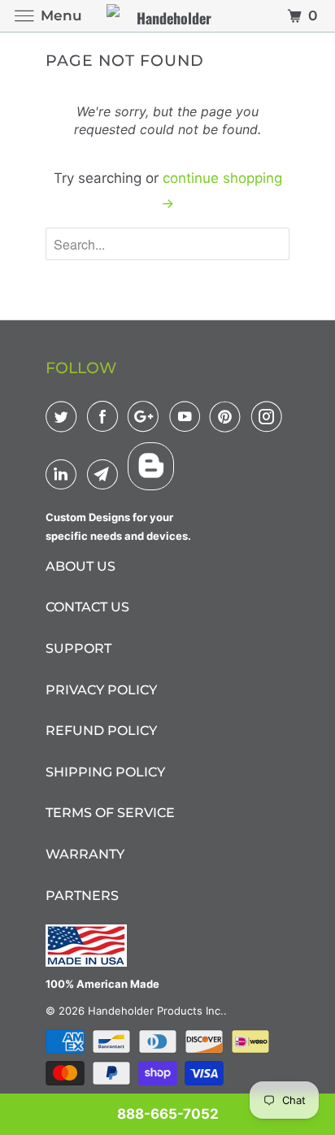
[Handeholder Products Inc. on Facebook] (105, 416)
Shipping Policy (105, 772)
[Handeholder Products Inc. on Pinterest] (228, 416)
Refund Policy (101, 730)
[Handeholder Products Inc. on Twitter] (64, 416)
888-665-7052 (168, 1114)
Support (78, 648)
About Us (80, 566)
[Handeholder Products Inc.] (167, 16)
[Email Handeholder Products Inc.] (105, 474)
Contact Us (87, 607)
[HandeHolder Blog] (151, 466)
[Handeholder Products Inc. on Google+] (146, 416)
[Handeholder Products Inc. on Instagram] (270, 416)
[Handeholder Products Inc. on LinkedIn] (64, 474)
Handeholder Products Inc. (156, 1010)
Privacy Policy (101, 690)
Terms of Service (110, 812)
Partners (82, 895)
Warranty (85, 854)
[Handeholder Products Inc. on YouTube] (188, 416)
